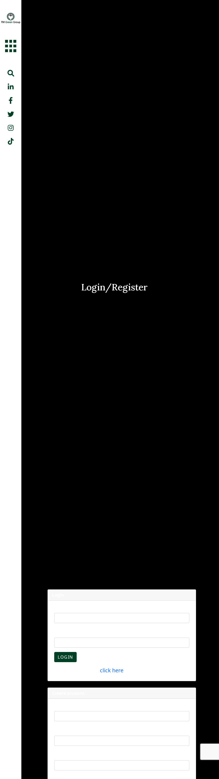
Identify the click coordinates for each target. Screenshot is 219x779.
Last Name (65, 731)
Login (65, 657)
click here (111, 670)
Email (59, 608)
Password (64, 632)
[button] (10, 73)
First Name (65, 706)
